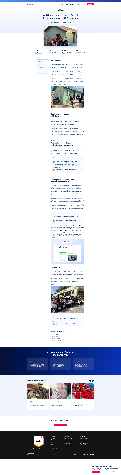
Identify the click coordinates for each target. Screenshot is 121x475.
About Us (53, 439)
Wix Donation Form (83, 440)
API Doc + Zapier (83, 445)
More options (115, 471)
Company (77, 4)
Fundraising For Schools (68, 442)
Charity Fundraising (67, 443)
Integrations (82, 436)
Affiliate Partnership (54, 448)
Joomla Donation (83, 444)
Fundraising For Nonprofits (69, 440)
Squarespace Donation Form (85, 439)
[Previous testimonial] (93, 381)
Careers (52, 442)
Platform (61, 4)
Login (84, 4)
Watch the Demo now (72, 1)
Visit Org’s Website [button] (55, 22)
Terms (52, 444)
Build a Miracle (63, 68)
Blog (52, 440)
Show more (108, 469)
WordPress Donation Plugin (84, 438)
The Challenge (40, 65)
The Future (40, 70)
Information (53, 436)
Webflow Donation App (84, 443)
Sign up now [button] (90, 4)
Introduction (40, 64)
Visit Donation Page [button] (67, 22)
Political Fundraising (68, 438)
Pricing (66, 4)
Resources (72, 4)
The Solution (40, 67)
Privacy (52, 445)
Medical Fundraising (68, 439)
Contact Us (53, 438)
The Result (40, 69)
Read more (30, 407)
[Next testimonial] (90, 381)
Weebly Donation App (83, 442)
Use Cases (66, 436)
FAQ (52, 443)
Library (52, 449)
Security (52, 447)
